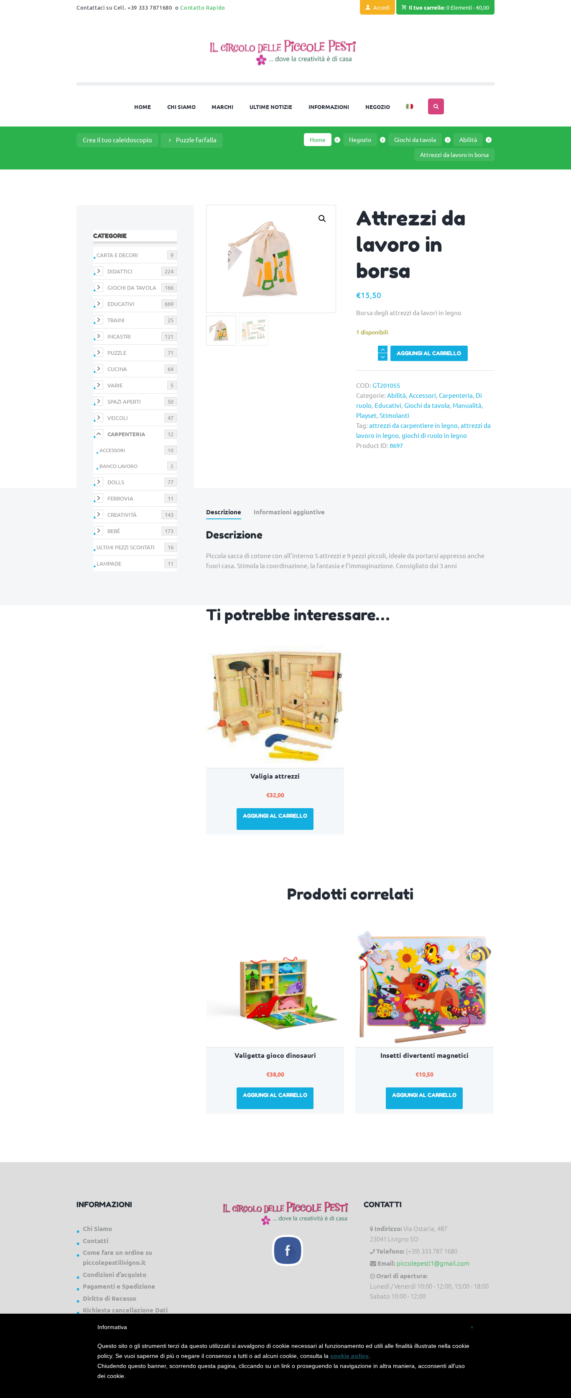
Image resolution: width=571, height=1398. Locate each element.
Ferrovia (120, 498)
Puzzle (116, 352)
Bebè (113, 530)
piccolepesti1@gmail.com (433, 1263)
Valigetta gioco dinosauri (275, 1055)
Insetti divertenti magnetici (424, 1055)
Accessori (422, 395)
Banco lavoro (118, 466)
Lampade (109, 563)
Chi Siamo (97, 1228)
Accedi (381, 7)
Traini (116, 320)
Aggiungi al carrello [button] (275, 815)
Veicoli (117, 417)
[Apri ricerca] (436, 106)
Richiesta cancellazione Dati (125, 1310)
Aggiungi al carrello (429, 353)
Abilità (468, 139)
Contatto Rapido (202, 7)
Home (318, 139)
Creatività (122, 514)
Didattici (120, 271)
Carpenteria (456, 395)
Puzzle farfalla (196, 140)
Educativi (388, 405)
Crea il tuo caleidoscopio (117, 140)
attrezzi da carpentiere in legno (413, 425)
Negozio (360, 139)
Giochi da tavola (415, 139)
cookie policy (349, 1355)
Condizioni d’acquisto (114, 1274)
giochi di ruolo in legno (434, 435)
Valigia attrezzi (275, 775)
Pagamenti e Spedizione (119, 1286)
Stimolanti (394, 415)
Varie (114, 385)
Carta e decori (117, 254)
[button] (322, 218)
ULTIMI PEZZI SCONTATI (126, 547)
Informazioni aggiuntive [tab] (289, 512)
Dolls (115, 481)
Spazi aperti (124, 401)
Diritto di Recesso (109, 1298)
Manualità (467, 405)
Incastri (119, 336)
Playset (366, 415)
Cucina (117, 368)
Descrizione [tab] (223, 512)
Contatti (95, 1240)
